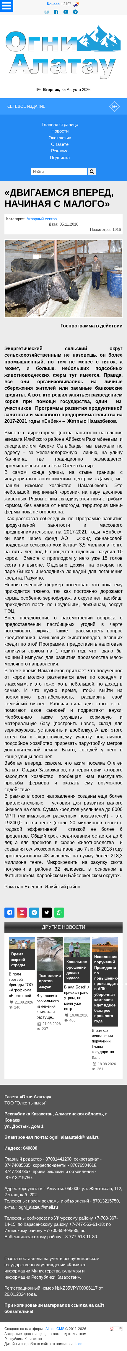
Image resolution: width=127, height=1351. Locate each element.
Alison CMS (54, 1329)
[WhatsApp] (59, 913)
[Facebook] (56, 11)
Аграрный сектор (42, 219)
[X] (47, 913)
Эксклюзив (60, 137)
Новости (60, 130)
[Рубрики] (6, 6)
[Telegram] (75, 11)
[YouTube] (66, 11)
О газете (60, 144)
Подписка (60, 157)
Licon (78, 1344)
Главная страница (60, 124)
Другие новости (63, 927)
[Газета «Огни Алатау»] (63, 52)
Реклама (60, 150)
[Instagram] (47, 11)
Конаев (53, 4)
